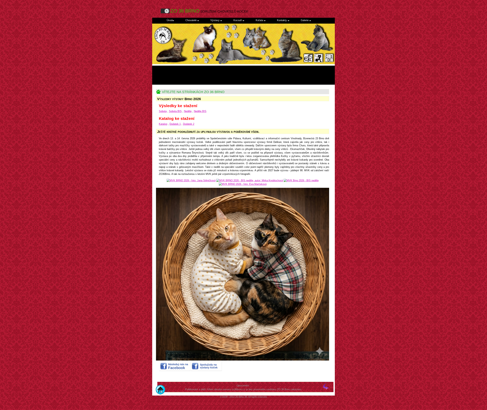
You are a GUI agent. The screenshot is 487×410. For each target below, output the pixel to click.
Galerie (305, 20)
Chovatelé (191, 20)
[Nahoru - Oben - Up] (326, 388)
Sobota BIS (175, 111)
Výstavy (215, 20)
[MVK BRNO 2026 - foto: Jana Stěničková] (191, 180)
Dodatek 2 (188, 124)
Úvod (169, 20)
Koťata (260, 20)
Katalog (163, 124)
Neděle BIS (200, 111)
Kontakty (282, 20)
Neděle (188, 111)
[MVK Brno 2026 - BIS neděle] (301, 180)
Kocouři (238, 20)
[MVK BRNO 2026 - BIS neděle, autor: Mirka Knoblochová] (249, 180)
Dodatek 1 (175, 124)
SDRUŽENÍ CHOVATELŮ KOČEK (209, 11)
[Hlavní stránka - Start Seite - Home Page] (159, 388)
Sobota (163, 111)
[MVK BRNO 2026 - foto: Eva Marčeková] (243, 184)
